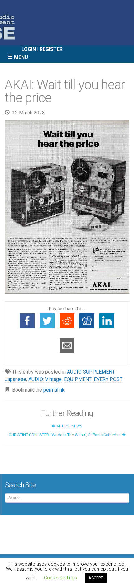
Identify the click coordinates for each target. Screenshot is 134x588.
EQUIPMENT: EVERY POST (93, 379)
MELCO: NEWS (69, 426)
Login (29, 49)
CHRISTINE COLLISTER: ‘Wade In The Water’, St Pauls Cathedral (65, 434)
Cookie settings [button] (60, 578)
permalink (54, 390)
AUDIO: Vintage (45, 379)
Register (51, 49)
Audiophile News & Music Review (67, 22)
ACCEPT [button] (96, 578)
